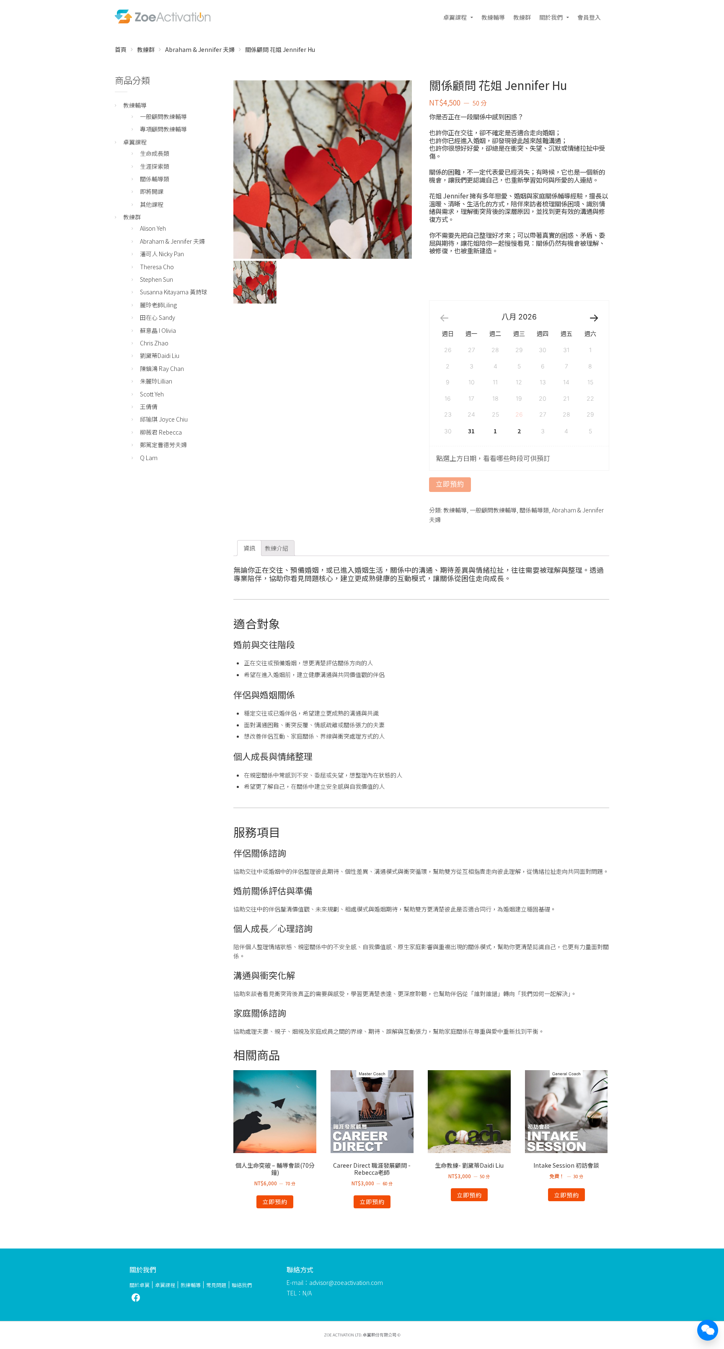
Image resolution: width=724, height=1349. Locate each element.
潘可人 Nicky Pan (162, 254)
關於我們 (551, 17)
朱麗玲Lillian (156, 381)
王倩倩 (149, 406)
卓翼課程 (455, 17)
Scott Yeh (152, 394)
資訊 (249, 548)
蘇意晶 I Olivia (158, 330)
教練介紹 (276, 548)
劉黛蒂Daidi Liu (159, 355)
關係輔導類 (534, 510)
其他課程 (151, 204)
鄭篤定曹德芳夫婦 (163, 444)
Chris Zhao (154, 343)
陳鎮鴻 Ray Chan (162, 368)
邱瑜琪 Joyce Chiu (164, 419)
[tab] (249, 548)
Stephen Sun (156, 279)
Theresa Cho (157, 267)
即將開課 (151, 191)
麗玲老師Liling (158, 305)
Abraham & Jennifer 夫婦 (200, 49)
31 (471, 431)
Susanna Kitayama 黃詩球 (173, 292)
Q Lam (149, 457)
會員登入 (589, 17)
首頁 (121, 49)
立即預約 (450, 484)
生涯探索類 (154, 166)
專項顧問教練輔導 (163, 129)
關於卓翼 (139, 1284)
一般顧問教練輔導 (493, 510)
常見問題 (216, 1284)
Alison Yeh (153, 228)
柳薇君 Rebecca (161, 432)
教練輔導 (493, 17)
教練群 (522, 17)
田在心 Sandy (157, 317)
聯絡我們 (242, 1284)
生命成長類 (154, 153)
